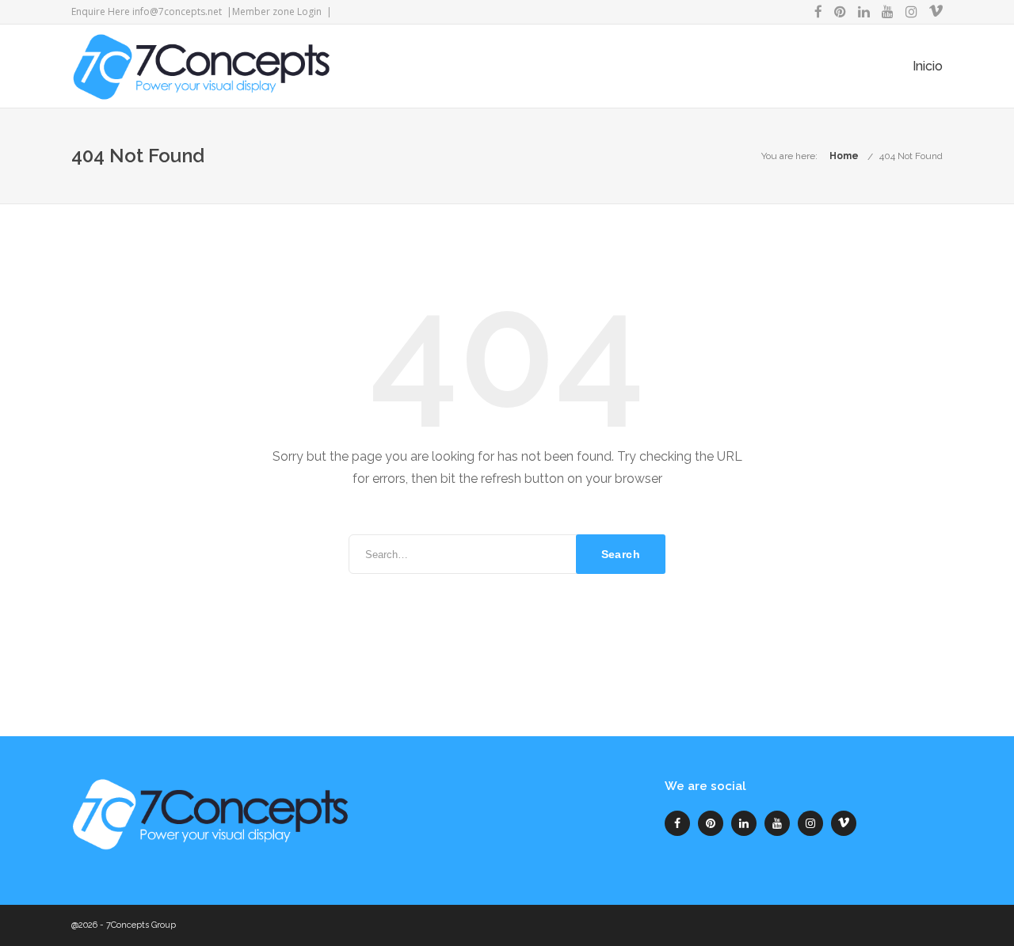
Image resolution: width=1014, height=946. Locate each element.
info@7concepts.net (177, 11)
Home (844, 155)
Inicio (928, 66)
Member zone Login (277, 11)
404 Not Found (911, 155)
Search (620, 554)
